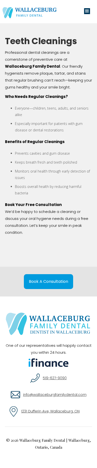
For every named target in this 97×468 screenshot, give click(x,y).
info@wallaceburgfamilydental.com (55, 394)
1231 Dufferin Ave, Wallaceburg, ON (50, 411)
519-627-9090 (55, 378)
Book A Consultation (48, 281)
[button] (87, 11)
